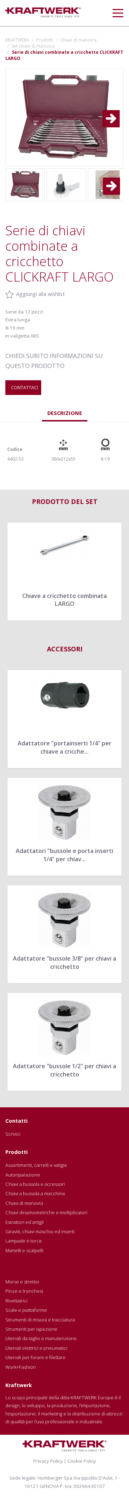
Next (115, 113)
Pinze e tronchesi (24, 1291)
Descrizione (64, 412)
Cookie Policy (81, 1461)
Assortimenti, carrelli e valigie (36, 1165)
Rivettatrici (16, 1300)
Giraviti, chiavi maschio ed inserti (40, 1231)
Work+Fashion (20, 1367)
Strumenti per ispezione (31, 1329)
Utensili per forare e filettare (35, 1357)
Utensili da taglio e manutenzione (41, 1338)
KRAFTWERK (17, 40)
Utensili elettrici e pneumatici (36, 1348)
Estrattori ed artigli (24, 1222)
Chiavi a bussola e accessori (35, 1184)
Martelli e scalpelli (24, 1250)
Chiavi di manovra (78, 40)
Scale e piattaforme (26, 1310)
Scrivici (12, 1134)
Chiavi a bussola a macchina (35, 1193)
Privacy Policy (48, 1461)
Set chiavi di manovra (32, 46)
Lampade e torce (23, 1241)
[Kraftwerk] (43, 12)
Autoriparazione (22, 1175)
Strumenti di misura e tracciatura (40, 1319)
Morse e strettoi (22, 1281)
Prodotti (44, 40)
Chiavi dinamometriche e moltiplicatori (46, 1212)
